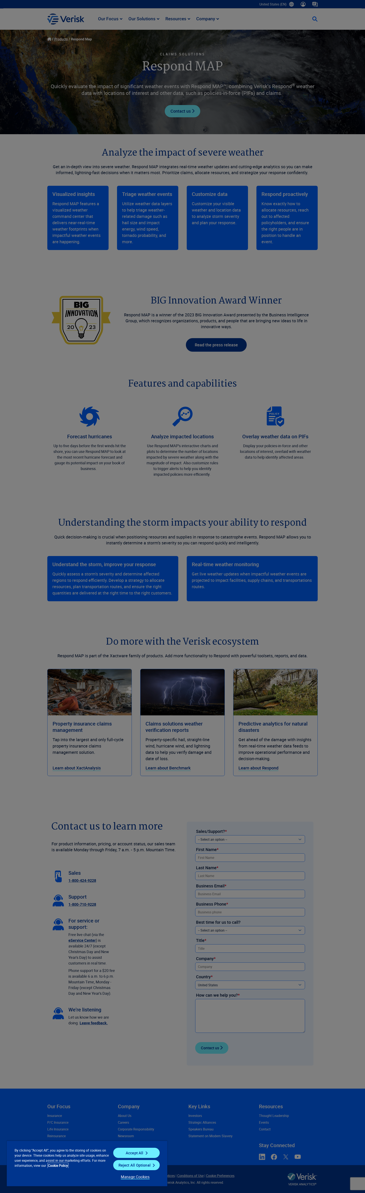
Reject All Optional (134, 1165)
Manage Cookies (135, 1176)
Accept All (134, 1152)
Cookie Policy (58, 1165)
